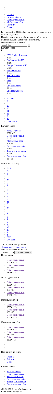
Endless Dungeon (15, 91)
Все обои (11, 239)
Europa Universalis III (17, 65)
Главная (10, 357)
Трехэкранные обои (16, 151)
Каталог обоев (14, 130)
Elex (9, 80)
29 (8, 106)
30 (8, 108)
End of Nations (13, 75)
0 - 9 (9, 168)
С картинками (20, 247)
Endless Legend (14, 85)
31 (8, 111)
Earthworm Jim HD (15, 60)
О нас (9, 362)
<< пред (10, 98)
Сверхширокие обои (17, 156)
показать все (13, 121)
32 (8, 113)
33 (8, 116)
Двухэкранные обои (16, 146)
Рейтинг (11, 359)
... (7, 103)
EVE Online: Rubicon (17, 55)
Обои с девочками (15, 136)
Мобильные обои (15, 141)
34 (8, 118)
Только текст (7, 247)
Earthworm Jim (13, 70)
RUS (9, 237)
